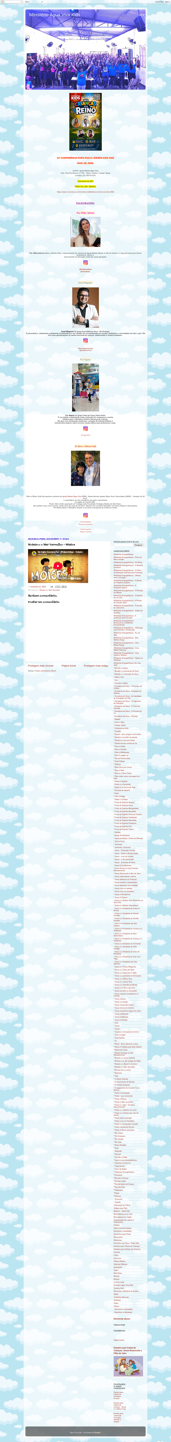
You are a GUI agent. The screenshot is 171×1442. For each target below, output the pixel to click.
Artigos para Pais (120, 1208)
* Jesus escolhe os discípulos (125, 991)
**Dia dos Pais (119, 1187)
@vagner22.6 (85, 435)
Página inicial (69, 665)
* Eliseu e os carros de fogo (124, 787)
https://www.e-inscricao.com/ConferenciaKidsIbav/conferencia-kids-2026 (85, 192)
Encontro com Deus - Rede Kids (126, 1243)
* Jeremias (118, 844)
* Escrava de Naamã (122, 790)
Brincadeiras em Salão (123, 1217)
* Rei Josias (118, 1133)
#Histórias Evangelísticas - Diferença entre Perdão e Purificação (128, 629)
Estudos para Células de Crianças (127, 1249)
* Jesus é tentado (120, 1020)
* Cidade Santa (120, 725)
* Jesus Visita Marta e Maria (125, 876)
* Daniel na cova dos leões (124, 740)
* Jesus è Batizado (121, 1014)
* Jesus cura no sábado (123, 888)
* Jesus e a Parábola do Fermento (127, 944)
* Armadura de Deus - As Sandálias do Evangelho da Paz (127, 697)
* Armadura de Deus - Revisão (126, 716)
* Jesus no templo (121, 1002)
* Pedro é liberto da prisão (124, 1130)
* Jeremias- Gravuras (122, 847)
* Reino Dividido (120, 1145)
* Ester (116, 793)
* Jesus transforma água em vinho (127, 1011)
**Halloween (118, 1190)
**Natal (116, 1193)
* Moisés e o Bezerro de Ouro (125, 1064)
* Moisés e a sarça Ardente (124, 1058)
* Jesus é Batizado (121, 1017)
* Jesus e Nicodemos (122, 894)
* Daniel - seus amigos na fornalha (127, 734)
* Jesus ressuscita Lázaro (124, 1005)
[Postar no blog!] (58, 587)
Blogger (98, 1432)
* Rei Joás (118, 1142)
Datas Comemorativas (122, 1228)
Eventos (117, 1252)
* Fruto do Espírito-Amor (123, 805)
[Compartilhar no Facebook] (63, 587)
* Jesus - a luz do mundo (123, 856)
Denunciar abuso (122, 1319)
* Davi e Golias (119, 746)
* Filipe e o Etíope (121, 799)
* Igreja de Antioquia (122, 835)
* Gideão (117, 832)
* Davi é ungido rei (121, 755)
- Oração (117, 1202)
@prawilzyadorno (85, 269)
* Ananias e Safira (121, 683)
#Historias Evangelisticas (123, 554)
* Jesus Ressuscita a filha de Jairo (127, 873)
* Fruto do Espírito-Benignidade (126, 808)
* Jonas (117, 1026)
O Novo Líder (119, 1282)
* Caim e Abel (119, 722)
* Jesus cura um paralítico (124, 891)
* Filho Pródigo (119, 796)
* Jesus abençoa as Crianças (125, 879)
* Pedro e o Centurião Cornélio (126, 1124)
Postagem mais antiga (96, 665)
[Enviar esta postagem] (51, 587)
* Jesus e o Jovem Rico (123, 982)
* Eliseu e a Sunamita (122, 784)
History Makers (120, 1261)
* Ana (116, 680)
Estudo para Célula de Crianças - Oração (118, 1395)
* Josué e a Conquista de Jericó (126, 1032)
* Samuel (117, 1154)
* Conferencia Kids (121, 728)
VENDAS (117, 1300)
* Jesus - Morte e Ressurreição (126, 853)
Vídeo (116, 1303)
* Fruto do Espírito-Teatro (124, 829)
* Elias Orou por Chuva (123, 767)
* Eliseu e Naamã (120, 781)
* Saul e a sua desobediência (125, 1160)
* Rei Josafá (118, 1139)
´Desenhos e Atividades (123, 1312)
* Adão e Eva (119, 677)
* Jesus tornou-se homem (124, 1008)
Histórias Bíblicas (120, 1264)
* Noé (116, 1076)
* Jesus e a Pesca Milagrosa (125, 967)
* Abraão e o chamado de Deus (126, 674)
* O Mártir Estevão (121, 1079)
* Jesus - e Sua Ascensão (124, 859)
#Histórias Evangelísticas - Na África (128, 562)
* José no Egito (120, 1035)
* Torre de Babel (120, 1169)
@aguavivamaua (85, 531)
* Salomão (118, 1151)
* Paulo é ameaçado (122, 1093)
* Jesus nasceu (120, 999)
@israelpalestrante (85, 348)
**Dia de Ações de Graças (124, 1184)
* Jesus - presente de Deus (124, 862)
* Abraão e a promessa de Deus (126, 671)
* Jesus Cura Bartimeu (122, 865)
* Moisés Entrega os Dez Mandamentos (123, 1054)
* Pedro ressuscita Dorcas (124, 1127)
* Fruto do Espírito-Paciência (125, 823)
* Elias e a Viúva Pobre (123, 773)
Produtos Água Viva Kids (123, 1285)
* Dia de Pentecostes (122, 758)
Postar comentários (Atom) (45, 671)
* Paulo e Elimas (120, 1099)
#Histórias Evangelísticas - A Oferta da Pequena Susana (127, 581)
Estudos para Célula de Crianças (127, 1246)
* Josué (117, 1029)
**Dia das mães (120, 1181)
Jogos (116, 1270)
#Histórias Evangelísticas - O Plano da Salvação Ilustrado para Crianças (128, 571)
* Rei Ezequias (119, 1136)
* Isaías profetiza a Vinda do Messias (128, 838)
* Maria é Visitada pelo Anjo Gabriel (128, 1047)
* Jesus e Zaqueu (121, 897)
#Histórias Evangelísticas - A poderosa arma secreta (125, 617)
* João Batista (119, 1038)
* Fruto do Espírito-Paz (123, 826)
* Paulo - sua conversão (123, 1096)
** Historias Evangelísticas (124, 1172)
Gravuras (117, 1258)
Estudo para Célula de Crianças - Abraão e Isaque (118, 1418)
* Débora (117, 764)
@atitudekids (85, 271)
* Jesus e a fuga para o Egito (125, 973)
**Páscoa (117, 1196)
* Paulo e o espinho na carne (125, 1110)
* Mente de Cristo (120, 1050)
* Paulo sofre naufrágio (123, 1118)
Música (116, 1279)
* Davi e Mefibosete (121, 752)
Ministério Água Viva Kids (54, 14)
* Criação (117, 731)
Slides (116, 1294)
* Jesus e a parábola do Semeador (127, 976)
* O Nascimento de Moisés (124, 1082)
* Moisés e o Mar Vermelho (49, 590)
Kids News (118, 1273)
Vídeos (116, 1306)
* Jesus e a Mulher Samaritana (126, 905)
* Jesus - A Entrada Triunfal (124, 850)
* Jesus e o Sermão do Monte (125, 985)
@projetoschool (85, 350)
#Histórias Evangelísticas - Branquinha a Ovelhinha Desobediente (124, 623)
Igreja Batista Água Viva (71, 496)
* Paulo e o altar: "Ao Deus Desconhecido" (124, 1106)
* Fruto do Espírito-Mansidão (125, 820)
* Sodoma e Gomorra (122, 1163)
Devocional (118, 1237)
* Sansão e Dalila (120, 1157)
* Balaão (117, 719)
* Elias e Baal (119, 770)
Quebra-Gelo (119, 1288)
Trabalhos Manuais (121, 1297)
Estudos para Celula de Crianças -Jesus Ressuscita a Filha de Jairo (128, 1350)
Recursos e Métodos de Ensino (126, 1291)
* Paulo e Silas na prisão (123, 1102)
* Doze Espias (119, 761)
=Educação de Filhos (122, 1205)
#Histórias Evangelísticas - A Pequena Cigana (125, 587)
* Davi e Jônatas (120, 749)
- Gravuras (118, 1199)
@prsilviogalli (85, 529)
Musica (116, 1276)
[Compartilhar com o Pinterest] (65, 587)
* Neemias (118, 1073)
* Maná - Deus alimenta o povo (126, 1044)
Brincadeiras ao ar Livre (123, 1214)
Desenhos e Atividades (123, 1231)
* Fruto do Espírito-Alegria (124, 802)
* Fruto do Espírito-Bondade (125, 811)
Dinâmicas (118, 1240)
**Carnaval (118, 1175)
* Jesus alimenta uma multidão (126, 885)
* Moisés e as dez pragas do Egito (127, 1061)
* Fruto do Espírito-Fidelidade (125, 817)
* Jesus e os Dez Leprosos (124, 988)
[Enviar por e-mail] (56, 587)
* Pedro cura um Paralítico (124, 1121)
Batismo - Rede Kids (122, 1211)
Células (117, 1225)
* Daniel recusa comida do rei (125, 743)
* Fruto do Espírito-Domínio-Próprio (128, 814)
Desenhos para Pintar (122, 1234)
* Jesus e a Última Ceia (123, 979)
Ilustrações (118, 1267)
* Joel (116, 1023)
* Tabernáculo (119, 1166)
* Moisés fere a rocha (122, 1070)
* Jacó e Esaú (119, 841)
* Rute (116, 1148)
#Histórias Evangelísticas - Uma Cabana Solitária (126, 654)
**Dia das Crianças (121, 1178)
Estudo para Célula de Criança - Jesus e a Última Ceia (120, 1406)
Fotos (116, 1255)
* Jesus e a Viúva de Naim (124, 970)
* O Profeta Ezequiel (122, 1085)
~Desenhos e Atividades (123, 1309)
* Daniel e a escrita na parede (125, 737)
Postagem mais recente (40, 665)
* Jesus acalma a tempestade (125, 882)
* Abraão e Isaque (121, 668)
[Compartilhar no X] (61, 587)
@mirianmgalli (85, 522)
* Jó (115, 1041)
